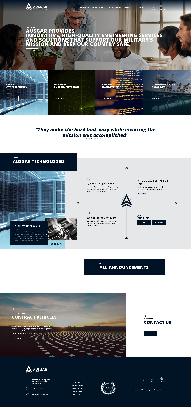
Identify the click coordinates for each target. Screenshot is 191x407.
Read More (32, 51)
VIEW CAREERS (159, 223)
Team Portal (161, 9)
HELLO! (150, 334)
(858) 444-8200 (37, 388)
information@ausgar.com (40, 395)
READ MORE (12, 98)
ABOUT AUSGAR (76, 383)
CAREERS (152, 381)
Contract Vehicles (130, 8)
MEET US (144, 223)
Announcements (115, 8)
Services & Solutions (79, 386)
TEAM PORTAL (161, 381)
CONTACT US (143, 8)
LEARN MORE (141, 193)
